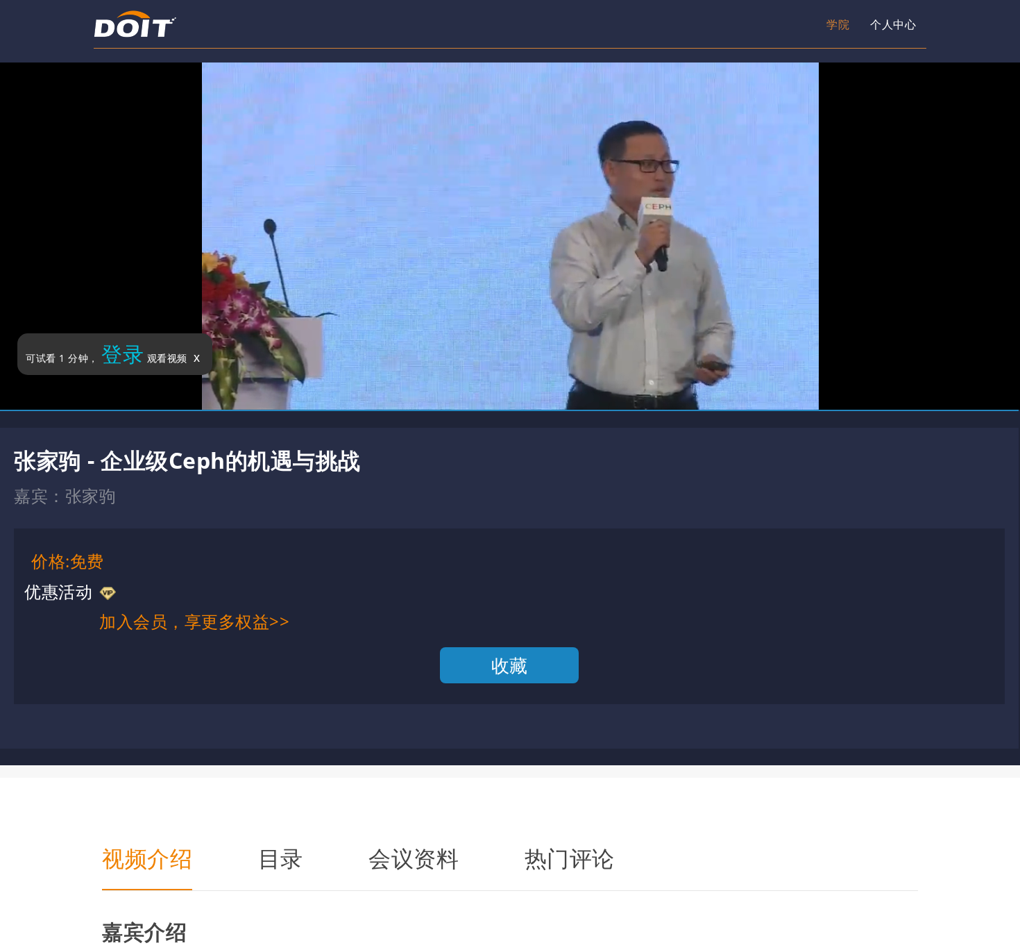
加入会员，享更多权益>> (194, 621)
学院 (745, 24)
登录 (122, 354)
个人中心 (825, 24)
